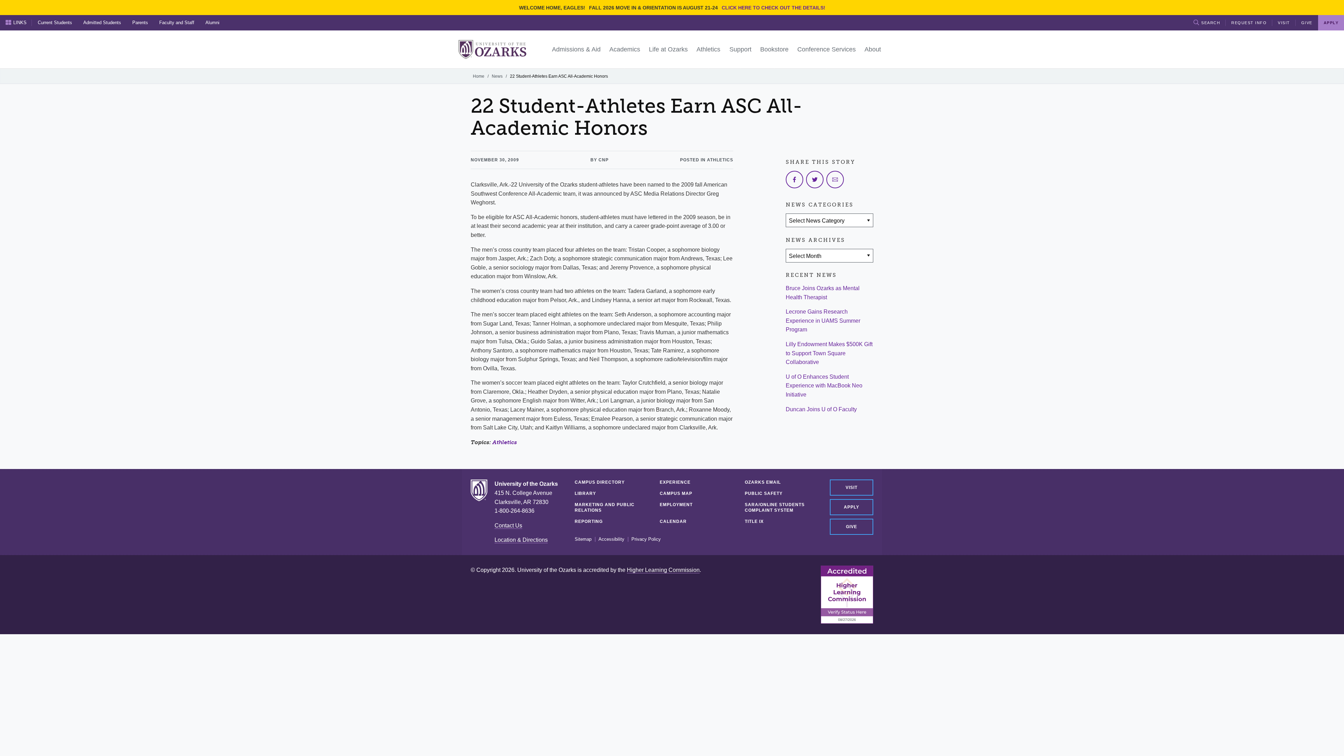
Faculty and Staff (176, 22)
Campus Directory (600, 482)
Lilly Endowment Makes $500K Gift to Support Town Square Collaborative (829, 353)
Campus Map (676, 493)
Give (1306, 23)
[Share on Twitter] (815, 179)
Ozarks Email (763, 482)
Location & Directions (521, 540)
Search (1210, 23)
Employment (676, 504)
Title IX (754, 521)
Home (478, 76)
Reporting (589, 521)
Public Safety (764, 493)
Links (20, 22)
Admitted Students (102, 22)
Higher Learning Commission (663, 570)
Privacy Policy (646, 539)
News (497, 76)
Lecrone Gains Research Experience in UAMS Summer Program (823, 320)
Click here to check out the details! (773, 7)
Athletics (504, 442)
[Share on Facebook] (794, 179)
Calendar (673, 521)
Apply (851, 507)
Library (585, 493)
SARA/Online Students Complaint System (775, 507)
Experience (675, 482)
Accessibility (611, 539)
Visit (1284, 23)
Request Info (1249, 23)
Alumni (212, 22)
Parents (140, 22)
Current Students (55, 22)
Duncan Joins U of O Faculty (821, 409)
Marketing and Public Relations (605, 507)
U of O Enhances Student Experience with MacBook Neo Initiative (824, 386)
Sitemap (583, 539)
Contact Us (508, 525)
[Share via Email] (835, 179)
